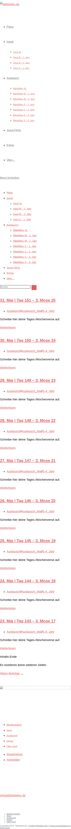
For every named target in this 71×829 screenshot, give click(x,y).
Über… (10, 278)
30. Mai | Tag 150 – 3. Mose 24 (27, 340)
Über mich (12, 746)
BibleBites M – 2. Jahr (25, 240)
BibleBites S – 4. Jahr (24, 262)
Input (9, 730)
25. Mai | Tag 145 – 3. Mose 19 (27, 540)
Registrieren (15, 754)
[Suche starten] (34, 287)
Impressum (5, 828)
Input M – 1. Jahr (22, 208)
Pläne (10, 192)
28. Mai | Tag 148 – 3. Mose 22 (27, 420)
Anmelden (13, 759)
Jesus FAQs (13, 267)
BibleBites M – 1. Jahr (25, 235)
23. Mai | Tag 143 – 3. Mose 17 (27, 621)
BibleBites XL (20, 230)
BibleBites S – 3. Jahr (24, 257)
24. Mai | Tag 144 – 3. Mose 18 (27, 581)
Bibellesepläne (14, 724)
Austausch (12, 224)
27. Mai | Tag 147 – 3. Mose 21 (27, 460)
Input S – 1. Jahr (22, 219)
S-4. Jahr (48, 311)
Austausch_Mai (31, 311)
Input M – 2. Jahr (22, 214)
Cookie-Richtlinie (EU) (39, 826)
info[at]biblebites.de (13, 795)
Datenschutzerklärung (60, 826)
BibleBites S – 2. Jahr (24, 251)
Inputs (10, 198)
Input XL (17, 203)
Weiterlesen (8, 327)
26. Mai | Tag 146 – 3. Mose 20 (27, 500)
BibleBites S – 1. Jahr (24, 246)
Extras (10, 273)
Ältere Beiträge (11, 673)
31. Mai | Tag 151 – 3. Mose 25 (27, 300)
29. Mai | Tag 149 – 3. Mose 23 (27, 380)
